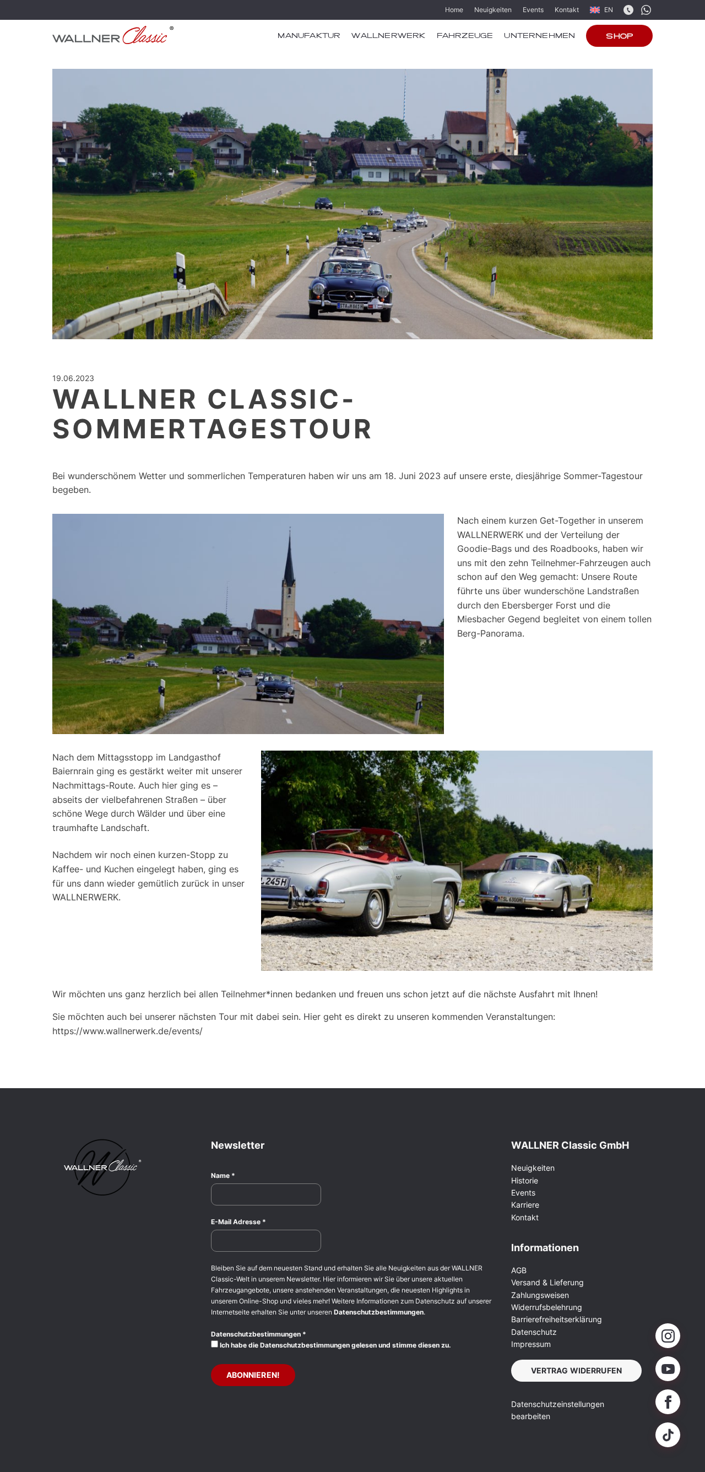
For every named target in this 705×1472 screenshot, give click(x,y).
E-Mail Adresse (238, 1222)
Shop (619, 37)
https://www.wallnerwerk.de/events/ (128, 1030)
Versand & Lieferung (547, 1282)
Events (533, 10)
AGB (519, 1270)
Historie (524, 1180)
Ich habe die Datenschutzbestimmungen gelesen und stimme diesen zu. (334, 1345)
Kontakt (567, 10)
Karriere (525, 1204)
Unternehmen (539, 36)
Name (223, 1175)
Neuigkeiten (493, 10)
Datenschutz (534, 1332)
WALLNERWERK (388, 36)
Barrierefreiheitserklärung (556, 1319)
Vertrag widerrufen (576, 1370)
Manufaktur (309, 36)
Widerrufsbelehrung (546, 1307)
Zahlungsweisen (540, 1295)
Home (454, 10)
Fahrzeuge (465, 36)
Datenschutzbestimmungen (379, 1312)
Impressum (531, 1344)
